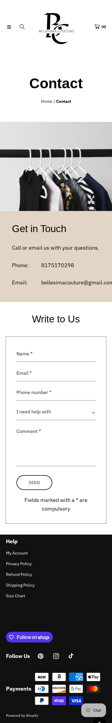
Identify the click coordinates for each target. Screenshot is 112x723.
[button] (9, 26)
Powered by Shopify (22, 715)
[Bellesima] (56, 26)
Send (34, 482)
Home (46, 101)
